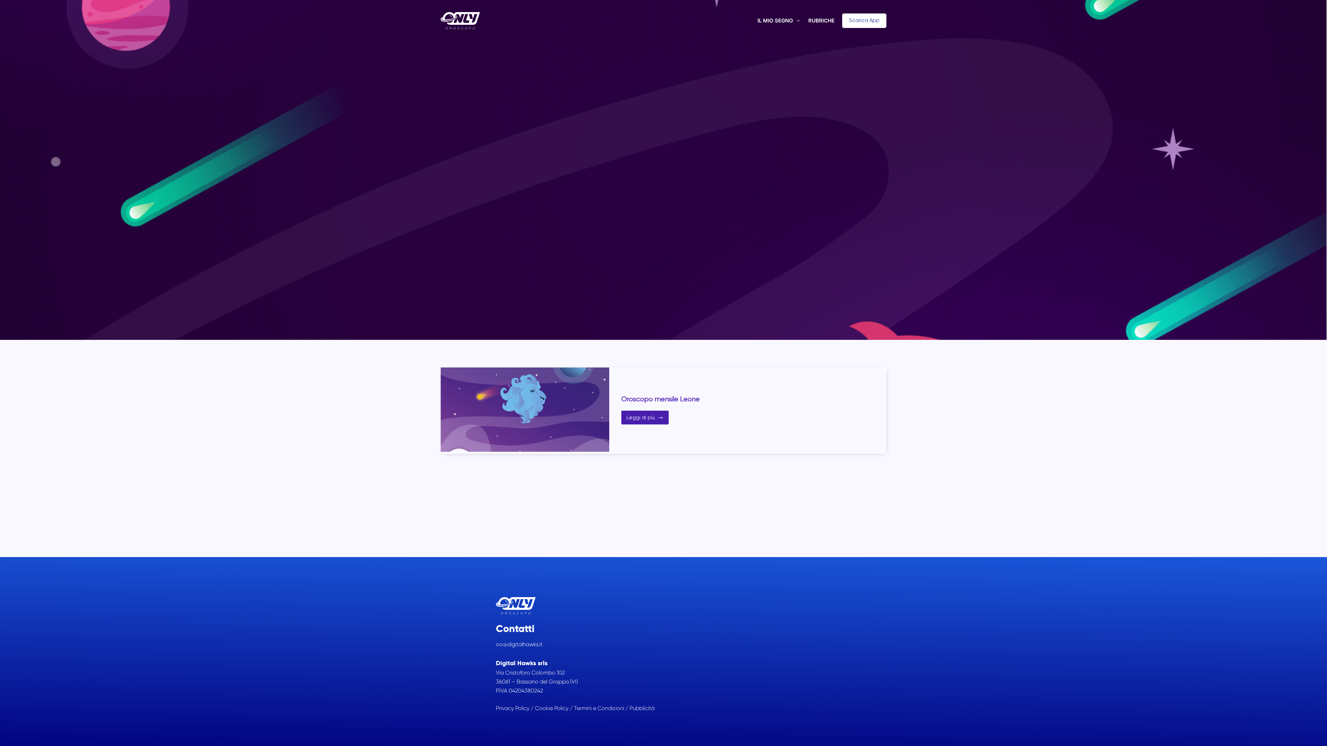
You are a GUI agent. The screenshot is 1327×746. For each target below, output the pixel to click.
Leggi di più (648, 419)
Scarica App (864, 20)
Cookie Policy (551, 708)
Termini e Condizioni (599, 708)
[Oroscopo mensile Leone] (525, 409)
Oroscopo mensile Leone (660, 399)
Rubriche (821, 20)
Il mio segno (775, 20)
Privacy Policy (512, 708)
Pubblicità (642, 708)
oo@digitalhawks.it (519, 644)
